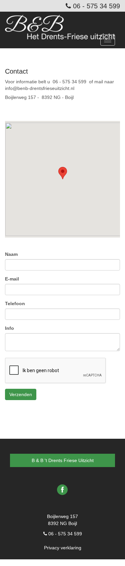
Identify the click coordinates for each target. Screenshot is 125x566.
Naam (11, 254)
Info (9, 328)
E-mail (12, 279)
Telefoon (15, 303)
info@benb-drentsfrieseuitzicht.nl (39, 88)
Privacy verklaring (62, 547)
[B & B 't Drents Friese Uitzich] (62, 23)
